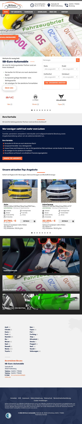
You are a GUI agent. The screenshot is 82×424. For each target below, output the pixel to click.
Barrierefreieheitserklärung (62, 398)
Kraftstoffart (48, 74)
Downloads (42, 12)
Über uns (53, 12)
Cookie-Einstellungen (40, 400)
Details (26, 221)
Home (6, 12)
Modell (64, 66)
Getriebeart (65, 74)
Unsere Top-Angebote (12, 158)
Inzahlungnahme (13, 37)
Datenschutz (48, 398)
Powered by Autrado (41, 414)
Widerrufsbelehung (37, 398)
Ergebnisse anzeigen (55, 83)
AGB (19, 398)
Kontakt (65, 12)
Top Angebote (16, 12)
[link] (34, 221)
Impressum (25, 398)
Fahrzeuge (28, 12)
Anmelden (13, 398)
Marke (46, 66)
